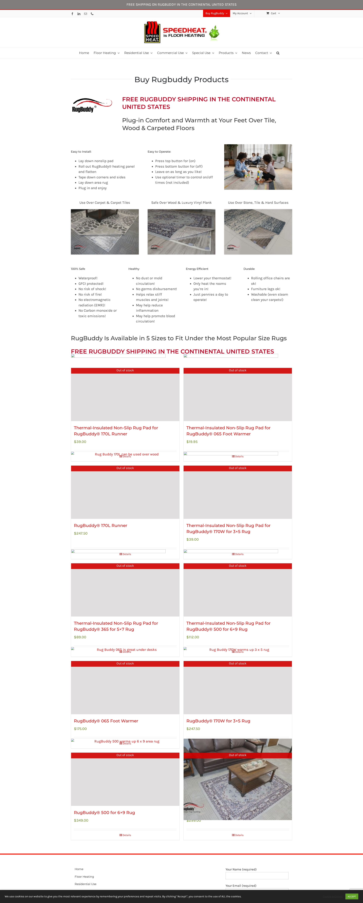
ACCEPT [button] (352, 896)
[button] (277, 53)
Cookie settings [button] (333, 896)
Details (127, 835)
